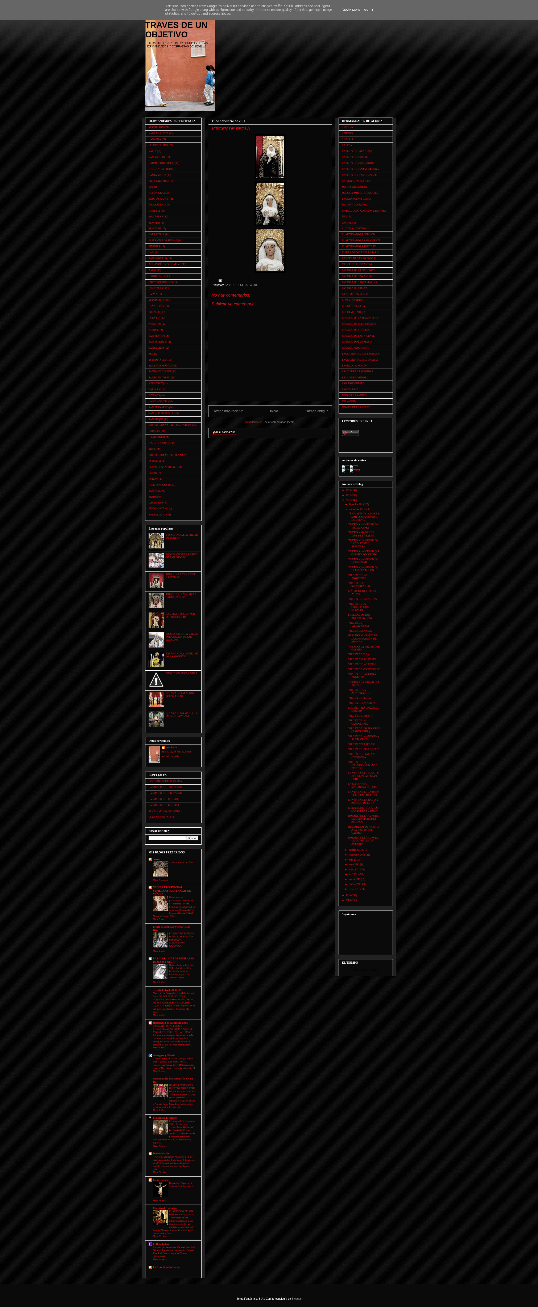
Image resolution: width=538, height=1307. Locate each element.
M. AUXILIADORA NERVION (358, 234)
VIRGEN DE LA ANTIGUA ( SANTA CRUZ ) (363, 738)
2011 (348, 500)
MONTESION (156, 127)
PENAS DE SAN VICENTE (163, 467)
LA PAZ (153, 294)
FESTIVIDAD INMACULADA (165, 781)
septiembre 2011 (357, 854)
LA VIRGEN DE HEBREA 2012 (165, 793)
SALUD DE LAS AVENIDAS (357, 371)
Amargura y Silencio (164, 1055)
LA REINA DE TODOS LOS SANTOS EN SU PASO (363, 809)
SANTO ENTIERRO (159, 377)
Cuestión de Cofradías (165, 1208)
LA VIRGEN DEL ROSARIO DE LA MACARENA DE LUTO (363, 776)
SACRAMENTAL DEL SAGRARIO (361, 353)
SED (151, 353)
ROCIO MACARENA (353, 312)
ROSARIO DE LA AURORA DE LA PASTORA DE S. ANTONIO (363, 818)
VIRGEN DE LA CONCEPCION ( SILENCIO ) (358, 606)
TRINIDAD (155, 228)
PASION (153, 329)
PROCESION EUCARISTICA (182, 673)
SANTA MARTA (157, 175)
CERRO (153, 472)
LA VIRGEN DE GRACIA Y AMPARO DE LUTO (363, 801)
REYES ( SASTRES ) (353, 300)
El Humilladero (161, 1244)
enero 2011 (354, 889)
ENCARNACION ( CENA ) (356, 198)
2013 (348, 490)
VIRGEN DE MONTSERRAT (364, 669)
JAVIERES (154, 246)
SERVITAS (154, 222)
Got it (369, 9)
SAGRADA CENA (159, 133)
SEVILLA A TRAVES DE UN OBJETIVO (176, 25)
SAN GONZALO (158, 258)
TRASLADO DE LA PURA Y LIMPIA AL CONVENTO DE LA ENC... (364, 516)
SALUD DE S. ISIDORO (355, 377)
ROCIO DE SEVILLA (353, 306)
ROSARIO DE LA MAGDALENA (360, 318)
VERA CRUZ (156, 383)
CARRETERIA (156, 234)
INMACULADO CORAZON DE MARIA (364, 210)
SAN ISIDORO (157, 157)
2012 (348, 495)
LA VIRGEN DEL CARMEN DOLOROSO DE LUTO (363, 793)
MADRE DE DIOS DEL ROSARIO (360, 252)
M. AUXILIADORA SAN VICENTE (361, 240)
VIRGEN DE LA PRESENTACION (359, 691)
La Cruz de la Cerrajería (166, 1267)
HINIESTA (154, 210)
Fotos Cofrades (161, 1180)
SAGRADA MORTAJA (161, 365)
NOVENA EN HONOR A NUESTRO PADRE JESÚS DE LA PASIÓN (182, 1088)
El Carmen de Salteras (165, 1117)
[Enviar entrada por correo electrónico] (220, 280)
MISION (153, 496)
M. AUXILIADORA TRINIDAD (359, 246)
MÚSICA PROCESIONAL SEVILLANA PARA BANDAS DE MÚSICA (172, 891)
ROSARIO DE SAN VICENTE (358, 335)
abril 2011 (354, 874)
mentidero (171, 747)
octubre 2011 (355, 849)
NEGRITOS (155, 323)
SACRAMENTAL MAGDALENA (360, 359)
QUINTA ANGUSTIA (160, 484)
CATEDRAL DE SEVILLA (356, 180)
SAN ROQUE (156, 419)
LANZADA (155, 139)
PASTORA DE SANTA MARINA (359, 282)
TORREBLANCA (158, 514)
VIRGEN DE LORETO (360, 715)
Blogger (296, 1298)
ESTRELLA (155, 460)
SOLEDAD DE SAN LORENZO (166, 455)
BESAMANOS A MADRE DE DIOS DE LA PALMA (182, 714)
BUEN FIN (154, 318)
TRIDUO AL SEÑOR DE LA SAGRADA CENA (181, 596)
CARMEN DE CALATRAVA (357, 151)
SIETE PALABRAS (159, 180)
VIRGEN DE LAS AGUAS (362, 599)
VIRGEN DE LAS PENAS (362, 664)
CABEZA (347, 145)
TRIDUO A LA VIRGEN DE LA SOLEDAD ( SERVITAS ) (363, 543)
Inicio (274, 411)
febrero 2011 (355, 884)
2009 (348, 900)
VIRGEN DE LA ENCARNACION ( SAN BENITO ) (362, 765)
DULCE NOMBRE (159, 168)
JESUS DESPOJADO (160, 443)
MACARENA (156, 216)
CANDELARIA (157, 276)
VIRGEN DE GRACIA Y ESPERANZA (361, 756)
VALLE (152, 151)
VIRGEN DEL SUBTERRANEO (359, 584)
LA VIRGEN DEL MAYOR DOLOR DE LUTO (180, 615)
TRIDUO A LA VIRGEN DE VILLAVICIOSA (363, 526)
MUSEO (153, 448)
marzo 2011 (355, 879)
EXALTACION (157, 288)
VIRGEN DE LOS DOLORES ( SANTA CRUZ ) (364, 730)
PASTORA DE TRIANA (355, 288)
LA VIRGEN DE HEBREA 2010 (165, 787)
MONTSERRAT (157, 300)
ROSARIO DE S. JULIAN (356, 329)
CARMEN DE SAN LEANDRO (359, 163)
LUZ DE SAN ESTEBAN (355, 228)
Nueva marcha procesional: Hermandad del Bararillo (181, 900)
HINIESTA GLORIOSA (354, 204)
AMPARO (347, 133)
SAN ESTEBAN (157, 341)
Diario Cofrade (161, 1153)
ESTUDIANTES (157, 359)
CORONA (154, 478)
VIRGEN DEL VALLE (360, 630)
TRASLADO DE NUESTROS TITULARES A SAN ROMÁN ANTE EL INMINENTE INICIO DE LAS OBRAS (173, 1029)
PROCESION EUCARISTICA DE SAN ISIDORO (181, 556)
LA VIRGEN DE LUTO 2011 (241, 285)
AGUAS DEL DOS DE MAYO (165, 264)
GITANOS (154, 395)
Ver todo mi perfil (170, 756)
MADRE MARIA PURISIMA (164, 811)
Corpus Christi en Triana (165, 1058)
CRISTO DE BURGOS (161, 282)
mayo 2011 (354, 869)
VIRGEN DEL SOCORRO (362, 702)
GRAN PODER (157, 437)
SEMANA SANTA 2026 (181, 862)
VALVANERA (349, 401)
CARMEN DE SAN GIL (355, 157)
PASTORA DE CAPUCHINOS (358, 270)
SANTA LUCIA (350, 389)
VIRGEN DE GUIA (358, 654)
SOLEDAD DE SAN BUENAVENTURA (170, 425)
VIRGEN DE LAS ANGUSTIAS (357, 577)
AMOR (152, 270)
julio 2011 (354, 859)
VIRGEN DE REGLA (359, 697)
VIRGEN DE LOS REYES (356, 407)
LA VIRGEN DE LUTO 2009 (164, 799)
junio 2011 (354, 864)
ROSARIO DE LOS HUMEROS (359, 323)
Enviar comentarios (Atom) (279, 422)
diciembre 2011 (357, 504)
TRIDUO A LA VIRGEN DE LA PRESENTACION (363, 569)
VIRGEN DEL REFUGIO (361, 744)
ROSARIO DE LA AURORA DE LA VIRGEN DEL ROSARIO (363, 840)
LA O (151, 252)
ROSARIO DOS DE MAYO (357, 341)
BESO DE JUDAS (158, 198)
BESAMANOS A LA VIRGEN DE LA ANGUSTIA (182, 655)
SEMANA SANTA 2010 (161, 817)
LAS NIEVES (349, 222)
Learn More (351, 9)
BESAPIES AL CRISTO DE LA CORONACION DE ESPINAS (362, 638)
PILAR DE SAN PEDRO (355, 294)
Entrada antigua (316, 411)
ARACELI (347, 139)
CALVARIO (155, 389)
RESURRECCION (158, 145)
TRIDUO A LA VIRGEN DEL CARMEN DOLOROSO (364, 553)
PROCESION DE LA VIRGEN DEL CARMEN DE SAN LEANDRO (182, 636)
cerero (156, 859)
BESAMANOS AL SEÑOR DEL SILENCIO (180, 695)
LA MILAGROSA (158, 401)
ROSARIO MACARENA (355, 347)
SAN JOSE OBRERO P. (161, 413)
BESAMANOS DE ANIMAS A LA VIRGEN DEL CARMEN (363, 829)
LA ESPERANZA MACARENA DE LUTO (362, 785)
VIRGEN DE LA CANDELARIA (358, 722)
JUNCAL (347, 216)
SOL (151, 186)
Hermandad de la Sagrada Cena (170, 1022)
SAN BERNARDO (159, 407)
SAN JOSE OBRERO (353, 383)
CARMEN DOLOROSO (161, 163)
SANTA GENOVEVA (160, 371)
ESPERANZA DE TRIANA (163, 240)
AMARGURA (156, 192)
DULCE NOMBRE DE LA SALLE (360, 192)
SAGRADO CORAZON (355, 365)
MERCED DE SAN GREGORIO (359, 258)
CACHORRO (156, 502)
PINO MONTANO (158, 508)
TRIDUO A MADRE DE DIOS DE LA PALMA (361, 534)
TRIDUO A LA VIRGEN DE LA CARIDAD (363, 561)
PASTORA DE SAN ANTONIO (358, 276)
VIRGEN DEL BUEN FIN (362, 659)
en (368, 969)
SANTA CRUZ (156, 347)
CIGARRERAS (157, 204)
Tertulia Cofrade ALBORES (168, 990)
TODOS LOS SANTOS (354, 395)
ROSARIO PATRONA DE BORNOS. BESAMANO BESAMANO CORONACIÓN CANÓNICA (181, 939)
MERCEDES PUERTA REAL (357, 264)
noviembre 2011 (357, 509)
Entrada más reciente (227, 411)
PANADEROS (156, 306)
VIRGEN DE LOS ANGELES (363, 749)
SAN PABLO (156, 490)
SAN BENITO (156, 335)
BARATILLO (156, 431)
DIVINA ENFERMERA (354, 186)
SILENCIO (154, 312)
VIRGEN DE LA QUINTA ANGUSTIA (362, 676)
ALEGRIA (347, 127)
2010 (348, 895)
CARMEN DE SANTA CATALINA (360, 168)
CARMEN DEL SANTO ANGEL (359, 175)
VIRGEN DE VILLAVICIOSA (358, 624)
